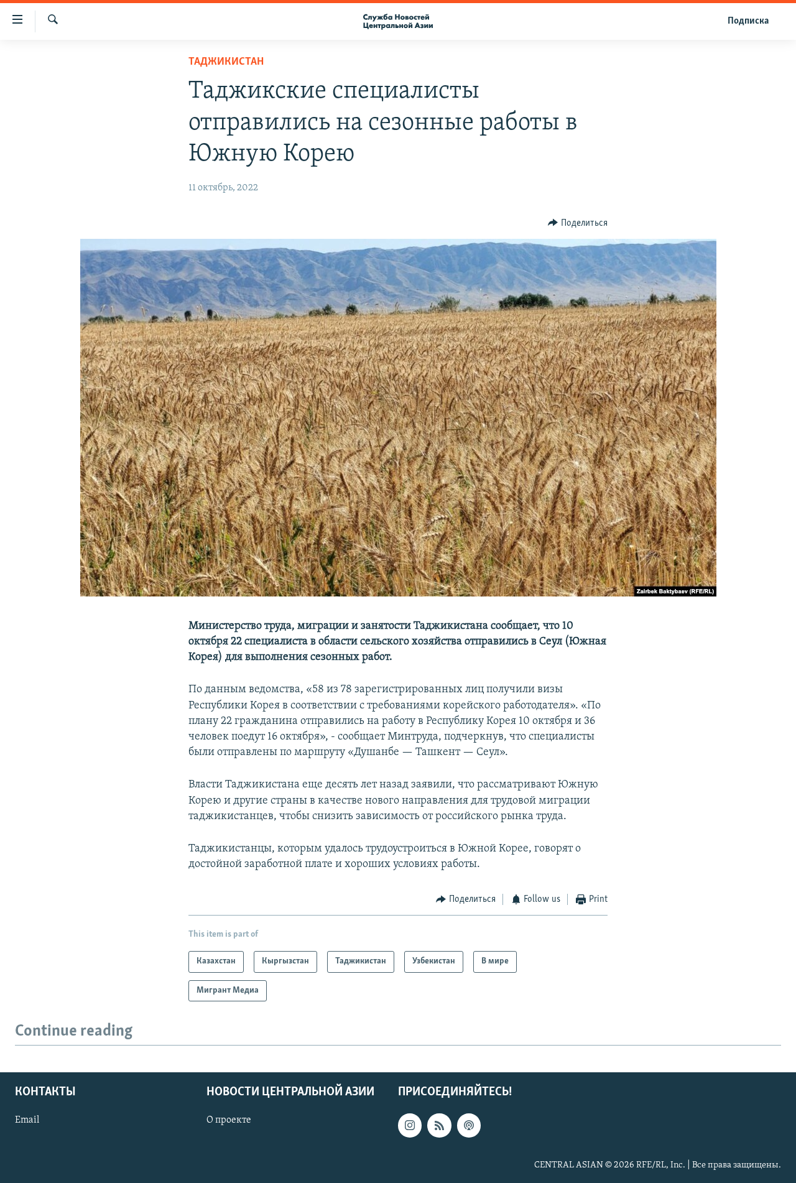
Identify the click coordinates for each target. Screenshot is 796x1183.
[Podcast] (469, 1126)
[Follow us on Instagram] (410, 1126)
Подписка (748, 21)
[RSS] (439, 1126)
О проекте (228, 1121)
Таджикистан (226, 62)
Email (27, 1121)
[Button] (578, 223)
